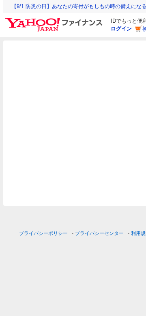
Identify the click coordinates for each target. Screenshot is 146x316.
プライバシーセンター (99, 233)
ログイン (121, 29)
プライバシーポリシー (43, 233)
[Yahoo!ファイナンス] (55, 20)
